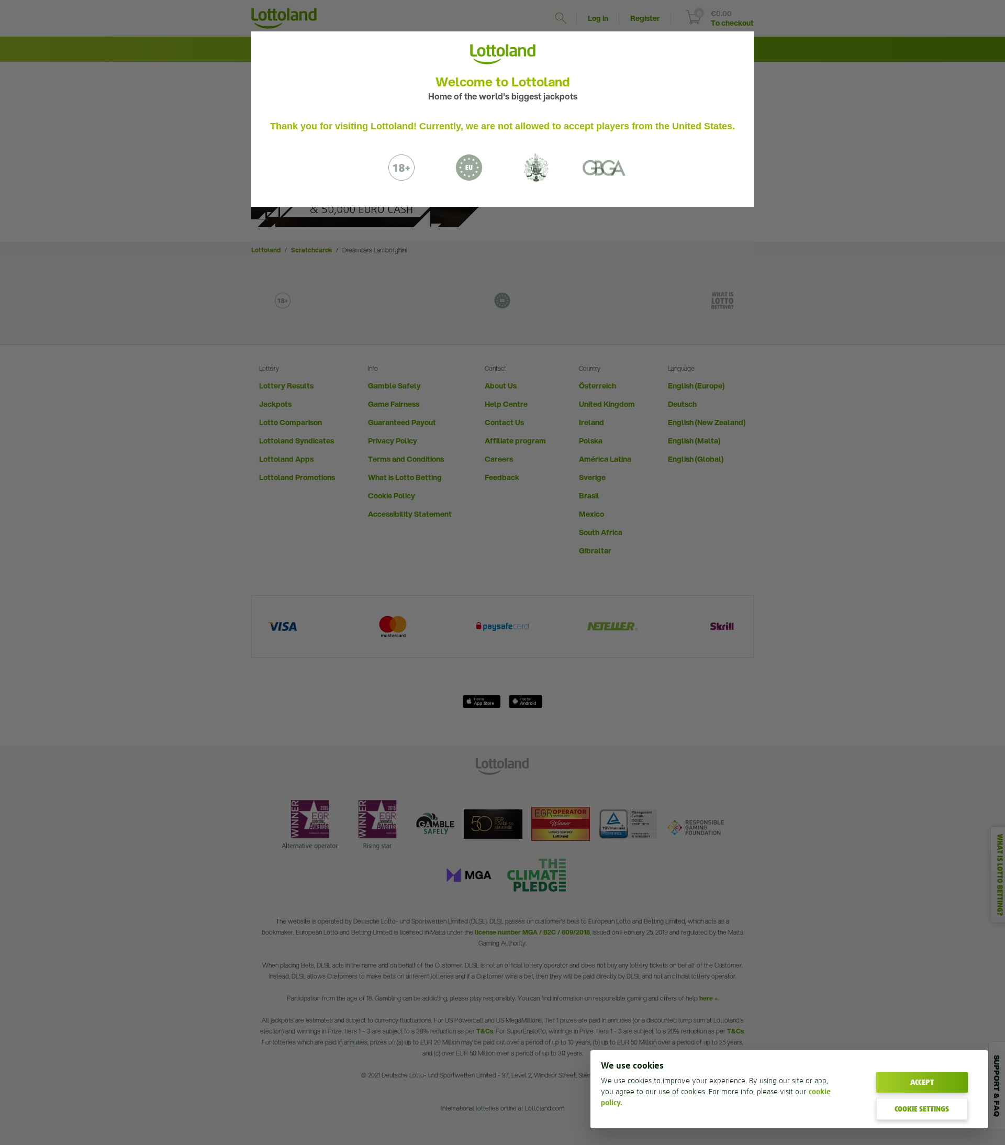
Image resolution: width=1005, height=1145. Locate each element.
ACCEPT (922, 1082)
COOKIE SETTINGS (922, 1109)
